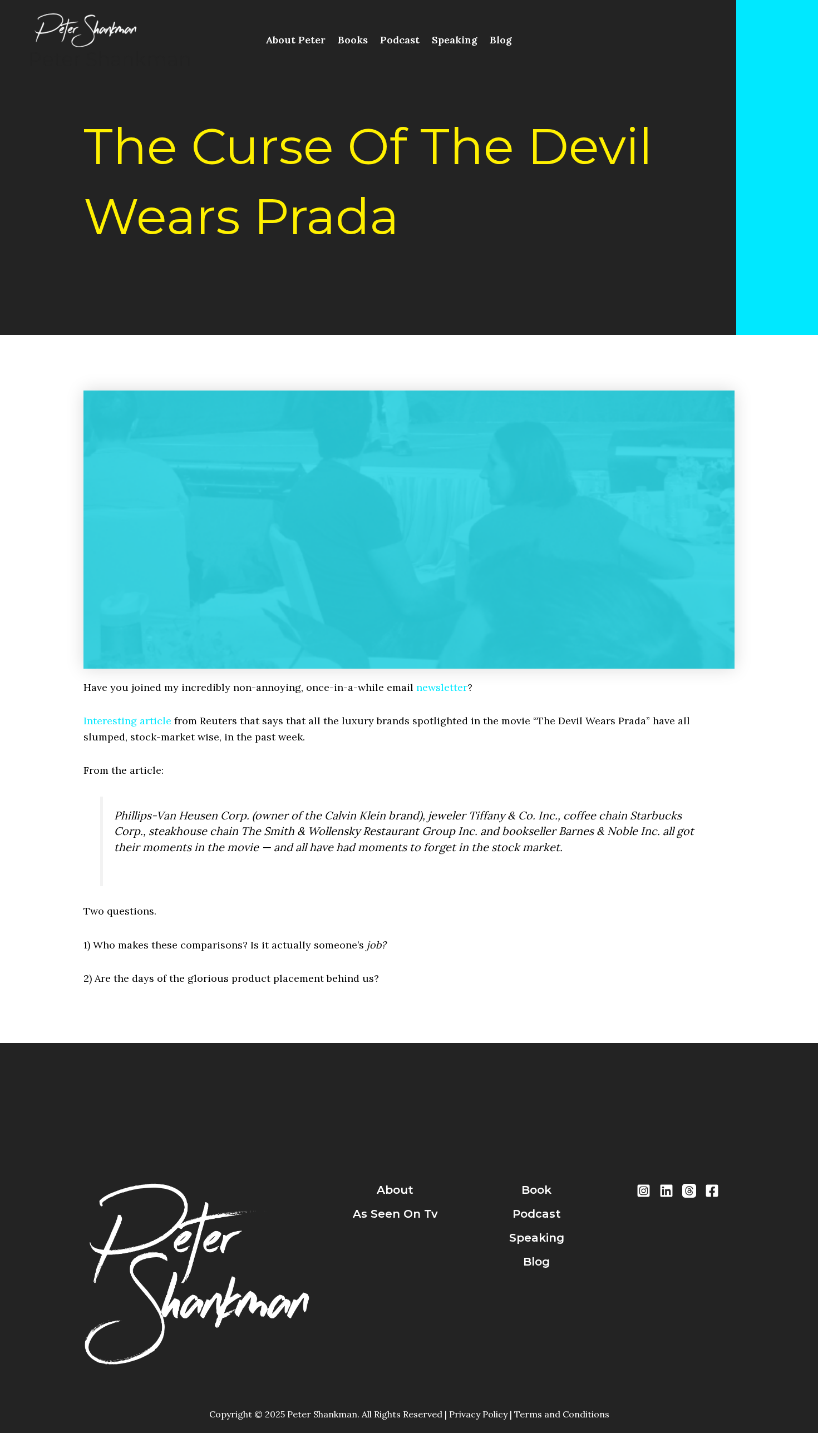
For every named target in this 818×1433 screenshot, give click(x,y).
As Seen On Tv (395, 1213)
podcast (537, 1213)
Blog (501, 39)
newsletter (441, 687)
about (395, 1190)
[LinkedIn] (666, 1191)
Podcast (400, 39)
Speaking (454, 39)
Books (353, 39)
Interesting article (127, 720)
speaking (536, 1237)
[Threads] (689, 1191)
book (536, 1190)
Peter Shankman (109, 59)
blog (536, 1261)
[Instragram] (643, 1191)
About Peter (295, 39)
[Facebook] (712, 1191)
